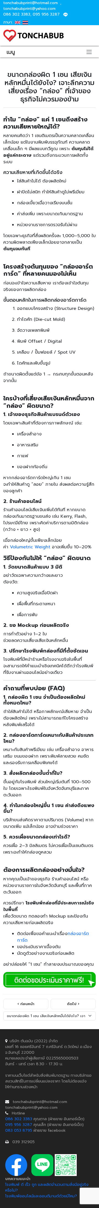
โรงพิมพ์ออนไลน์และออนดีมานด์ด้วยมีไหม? (41, 1196)
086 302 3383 (16, 14)
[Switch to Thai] (25, 22)
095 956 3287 (46, 14)
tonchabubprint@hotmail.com (31, 3)
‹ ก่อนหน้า (26, 1003)
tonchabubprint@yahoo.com (29, 8)
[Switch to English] (17, 22)
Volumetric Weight (30, 547)
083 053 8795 (18, 1130)
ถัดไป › (73, 1003)
